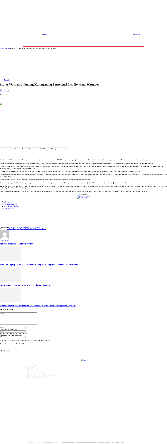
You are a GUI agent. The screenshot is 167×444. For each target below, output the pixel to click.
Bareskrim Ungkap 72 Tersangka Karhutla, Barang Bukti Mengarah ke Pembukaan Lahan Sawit (39, 265)
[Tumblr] (88, 382)
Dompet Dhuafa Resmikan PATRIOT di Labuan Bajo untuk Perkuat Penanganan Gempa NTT (38, 306)
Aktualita (7, 48)
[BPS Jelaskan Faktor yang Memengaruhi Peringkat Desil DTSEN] (10, 281)
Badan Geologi (8, 203)
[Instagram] (79, 382)
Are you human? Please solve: (9, 344)
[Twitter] (10, 97)
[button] (140, 42)
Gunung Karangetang (10, 204)
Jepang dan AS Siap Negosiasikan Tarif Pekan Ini (24, 227)
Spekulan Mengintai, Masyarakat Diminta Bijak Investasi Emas (26, 229)
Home (2, 48)
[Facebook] (3, 97)
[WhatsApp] (24, 97)
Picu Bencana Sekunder (11, 206)
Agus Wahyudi (4, 91)
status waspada (8, 208)
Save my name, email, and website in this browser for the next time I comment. (26, 340)
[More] (31, 97)
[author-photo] (4, 238)
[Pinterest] (17, 97)
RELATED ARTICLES (8, 244)
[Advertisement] (83, 63)
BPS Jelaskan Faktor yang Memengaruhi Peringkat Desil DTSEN (26, 285)
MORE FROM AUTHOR (24, 244)
